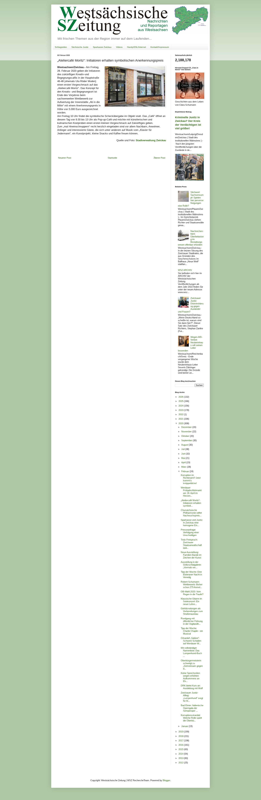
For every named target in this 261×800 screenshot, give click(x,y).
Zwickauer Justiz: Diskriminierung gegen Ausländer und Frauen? (190, 305)
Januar (185, 726)
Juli (183, 449)
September (187, 440)
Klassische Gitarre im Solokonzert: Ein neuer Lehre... (191, 601)
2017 (181, 740)
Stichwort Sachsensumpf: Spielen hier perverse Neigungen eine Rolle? (191, 199)
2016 (181, 745)
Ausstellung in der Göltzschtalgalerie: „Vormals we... (191, 565)
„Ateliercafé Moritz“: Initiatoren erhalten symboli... (191, 503)
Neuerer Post (64, 157)
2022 (181, 414)
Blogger (166, 780)
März (184, 466)
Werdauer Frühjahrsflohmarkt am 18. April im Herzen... (191, 491)
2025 (181, 401)
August (185, 444)
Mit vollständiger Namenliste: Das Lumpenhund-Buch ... (191, 652)
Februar (185, 471)
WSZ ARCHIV (185, 270)
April (183, 462)
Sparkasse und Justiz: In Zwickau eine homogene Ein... (192, 523)
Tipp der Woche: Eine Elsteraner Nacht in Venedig (191, 574)
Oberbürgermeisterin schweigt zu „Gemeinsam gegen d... (192, 664)
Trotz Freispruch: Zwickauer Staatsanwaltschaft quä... (191, 543)
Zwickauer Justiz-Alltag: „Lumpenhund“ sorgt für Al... (192, 696)
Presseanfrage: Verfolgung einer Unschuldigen (190, 532)
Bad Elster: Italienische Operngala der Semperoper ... (192, 708)
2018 (181, 736)
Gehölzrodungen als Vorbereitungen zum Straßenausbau (192, 611)
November (186, 431)
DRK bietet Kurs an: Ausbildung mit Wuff (192, 687)
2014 (181, 753)
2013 (181, 758)
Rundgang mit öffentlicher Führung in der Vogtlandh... (192, 621)
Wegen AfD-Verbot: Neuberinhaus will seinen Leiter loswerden (190, 344)
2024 (181, 405)
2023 (181, 410)
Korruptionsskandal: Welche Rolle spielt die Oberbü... (191, 718)
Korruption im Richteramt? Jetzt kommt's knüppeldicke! (191, 479)
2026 (181, 396)
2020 (181, 423)
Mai (183, 458)
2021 (181, 419)
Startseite (112, 157)
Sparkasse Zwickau (102, 47)
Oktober (185, 436)
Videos (119, 47)
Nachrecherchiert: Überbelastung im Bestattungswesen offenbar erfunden (191, 238)
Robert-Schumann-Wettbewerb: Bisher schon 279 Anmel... (191, 584)
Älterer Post (159, 157)
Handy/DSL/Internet (136, 47)
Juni (183, 453)
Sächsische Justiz (79, 47)
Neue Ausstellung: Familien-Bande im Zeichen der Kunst (191, 555)
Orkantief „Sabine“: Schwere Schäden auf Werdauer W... (191, 641)
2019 (181, 731)
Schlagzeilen (61, 47)
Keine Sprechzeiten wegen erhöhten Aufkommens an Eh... (190, 677)
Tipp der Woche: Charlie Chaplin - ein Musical (192, 631)
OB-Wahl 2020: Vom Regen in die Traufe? (192, 593)
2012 (181, 762)
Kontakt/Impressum (159, 47)
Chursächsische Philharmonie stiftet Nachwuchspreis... (191, 513)
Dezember (186, 427)
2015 (181, 749)
